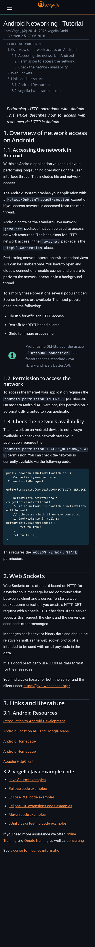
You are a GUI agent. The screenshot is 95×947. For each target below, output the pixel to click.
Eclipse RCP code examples (32, 797)
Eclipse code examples (28, 788)
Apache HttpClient (18, 761)
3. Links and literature (25, 78)
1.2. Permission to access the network (43, 61)
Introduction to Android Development (34, 721)
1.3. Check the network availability (40, 67)
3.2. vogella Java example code (37, 90)
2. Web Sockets (19, 73)
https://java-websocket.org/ (46, 686)
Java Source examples (27, 780)
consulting (75, 840)
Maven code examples (27, 814)
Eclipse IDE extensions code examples (40, 806)
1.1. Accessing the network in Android (43, 55)
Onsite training (36, 840)
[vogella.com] (48, 4)
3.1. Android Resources (31, 84)
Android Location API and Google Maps (36, 731)
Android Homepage (19, 741)
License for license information (35, 850)
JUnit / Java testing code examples (38, 823)
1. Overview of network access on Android (42, 49)
